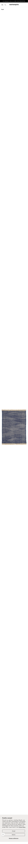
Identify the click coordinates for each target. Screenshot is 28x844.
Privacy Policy (22, 827)
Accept (13, 831)
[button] (3, 4)
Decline (13, 834)
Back (2, 9)
